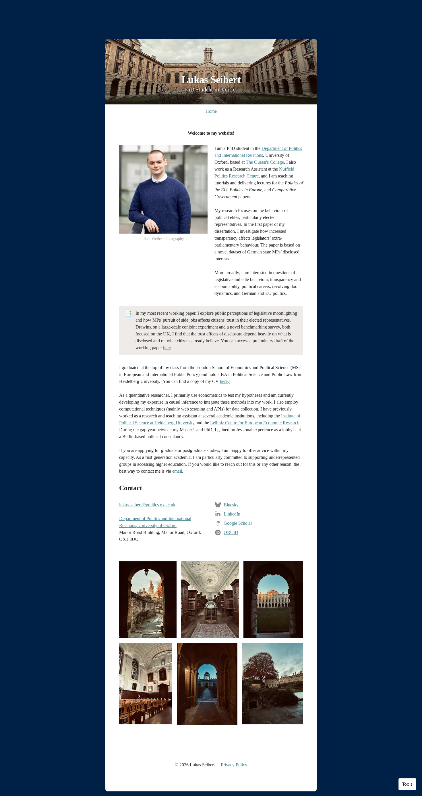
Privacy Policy (234, 764)
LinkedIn (232, 513)
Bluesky (231, 504)
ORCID (231, 532)
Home (211, 111)
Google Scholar (238, 523)
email (177, 471)
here (167, 347)
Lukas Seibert (211, 79)
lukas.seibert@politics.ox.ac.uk (147, 504)
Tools (407, 784)
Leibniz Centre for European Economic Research (254, 422)
